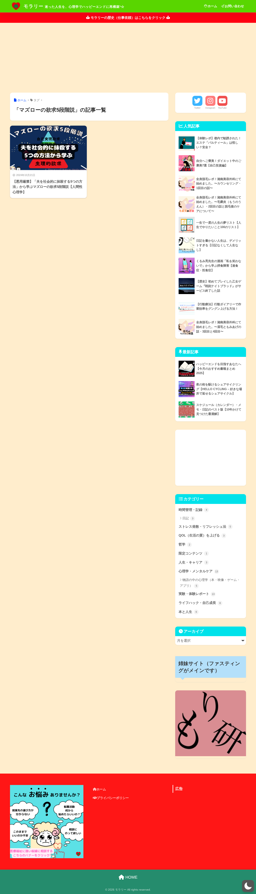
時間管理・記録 (193, 510)
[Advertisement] (128, 58)
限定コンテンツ (193, 553)
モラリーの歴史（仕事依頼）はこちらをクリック (128, 18)
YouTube (222, 108)
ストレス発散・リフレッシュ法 (205, 527)
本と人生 (188, 612)
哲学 (184, 544)
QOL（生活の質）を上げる (202, 535)
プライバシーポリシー (113, 798)
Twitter (197, 108)
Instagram (210, 108)
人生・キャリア (193, 562)
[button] (248, 886)
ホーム (212, 6)
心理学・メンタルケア (198, 571)
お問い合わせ (234, 6)
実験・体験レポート (197, 594)
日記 (187, 518)
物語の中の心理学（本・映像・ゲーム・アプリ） (210, 582)
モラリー (33, 6)
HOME (130, 877)
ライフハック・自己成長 (200, 603)
